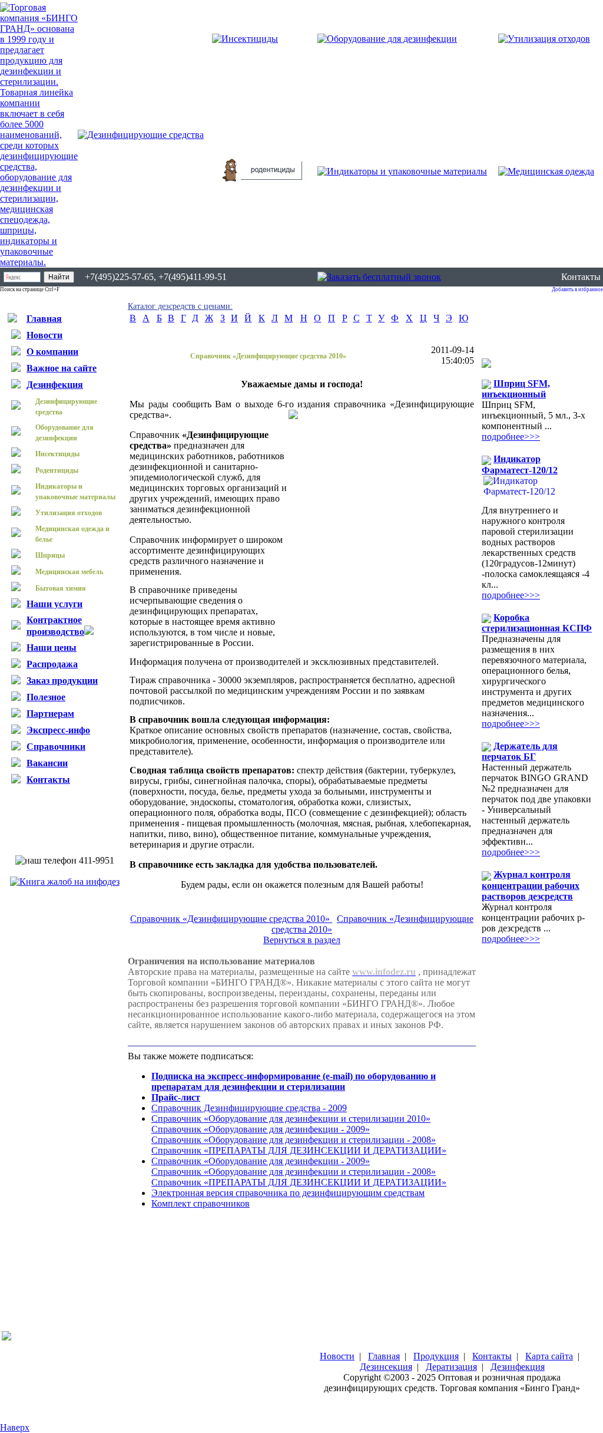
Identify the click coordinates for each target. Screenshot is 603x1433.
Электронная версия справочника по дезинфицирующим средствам (288, 1193)
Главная (384, 1356)
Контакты (581, 277)
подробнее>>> (511, 436)
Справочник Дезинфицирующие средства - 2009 (249, 1108)
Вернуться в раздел (301, 940)
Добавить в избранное (577, 289)
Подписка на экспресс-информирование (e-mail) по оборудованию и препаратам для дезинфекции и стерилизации (293, 1081)
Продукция (436, 1356)
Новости (337, 1356)
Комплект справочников (200, 1203)
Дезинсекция (386, 1367)
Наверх (14, 1427)
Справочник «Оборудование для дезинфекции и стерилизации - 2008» (293, 1140)
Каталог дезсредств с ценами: (180, 306)
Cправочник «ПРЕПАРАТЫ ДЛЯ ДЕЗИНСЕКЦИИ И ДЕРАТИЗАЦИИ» (298, 1150)
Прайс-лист (175, 1097)
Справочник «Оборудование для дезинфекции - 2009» (260, 1129)
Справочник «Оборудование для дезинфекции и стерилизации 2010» (290, 1119)
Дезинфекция (518, 1367)
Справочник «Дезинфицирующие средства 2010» (231, 919)
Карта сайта (549, 1356)
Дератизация (451, 1367)
